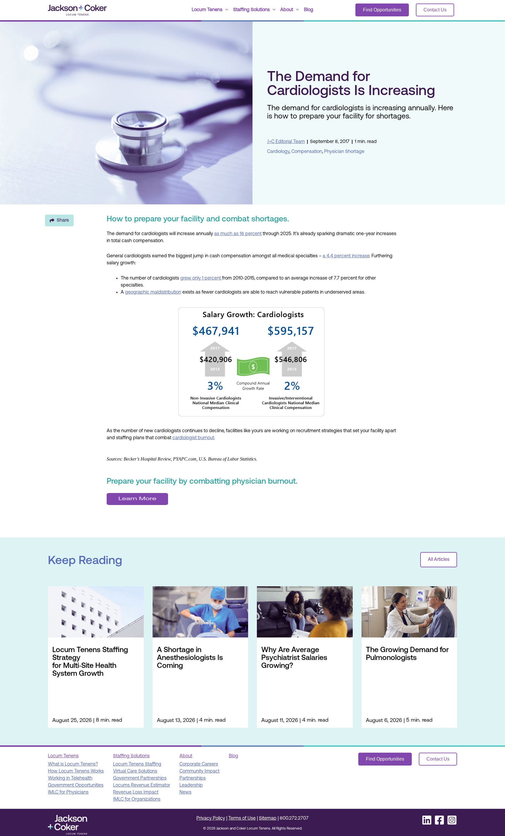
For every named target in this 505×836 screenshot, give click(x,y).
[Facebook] (439, 820)
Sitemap (267, 818)
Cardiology (278, 151)
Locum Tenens (207, 10)
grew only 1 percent (201, 278)
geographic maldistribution (153, 292)
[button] (225, 10)
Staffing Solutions (251, 10)
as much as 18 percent (238, 234)
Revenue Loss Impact (135, 792)
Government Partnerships (140, 778)
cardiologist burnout (193, 438)
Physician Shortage (344, 151)
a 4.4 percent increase (346, 256)
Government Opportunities (75, 785)
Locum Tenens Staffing (137, 764)
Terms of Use (242, 818)
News (185, 792)
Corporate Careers (198, 764)
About (286, 10)
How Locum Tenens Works (76, 771)
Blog (308, 10)
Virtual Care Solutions (135, 771)
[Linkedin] (427, 820)
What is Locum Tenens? (73, 764)
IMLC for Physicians (68, 792)
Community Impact (199, 771)
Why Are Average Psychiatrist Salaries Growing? (294, 658)
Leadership (191, 785)
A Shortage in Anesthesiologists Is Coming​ (190, 658)
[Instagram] (452, 820)
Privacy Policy (210, 818)
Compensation (306, 151)
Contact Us (435, 9)
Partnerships (192, 778)
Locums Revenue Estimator (141, 785)
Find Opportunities (382, 9)
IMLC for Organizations (136, 799)
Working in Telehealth (70, 778)
